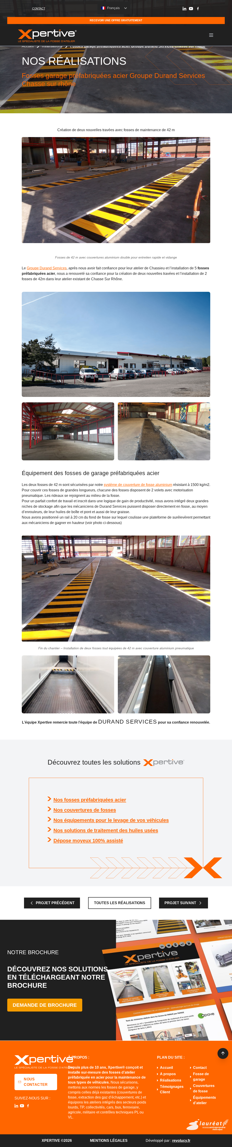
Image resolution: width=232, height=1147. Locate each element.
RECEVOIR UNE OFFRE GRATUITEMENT (116, 20)
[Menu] (211, 35)
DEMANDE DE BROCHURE (45, 1005)
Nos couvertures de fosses (84, 810)
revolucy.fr (181, 1140)
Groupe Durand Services (47, 268)
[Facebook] (198, 9)
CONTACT (38, 8)
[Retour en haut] (223, 1053)
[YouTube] (191, 9)
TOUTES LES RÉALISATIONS (119, 903)
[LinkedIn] (184, 8)
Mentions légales (109, 1140)
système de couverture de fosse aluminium (138, 485)
